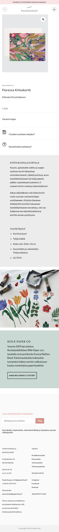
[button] (4, 9)
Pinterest (35, 487)
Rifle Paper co (8, 85)
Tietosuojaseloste (38, 466)
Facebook (35, 483)
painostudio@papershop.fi (12, 494)
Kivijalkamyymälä (38, 455)
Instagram (35, 480)
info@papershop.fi (20, 480)
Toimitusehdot (37, 463)
